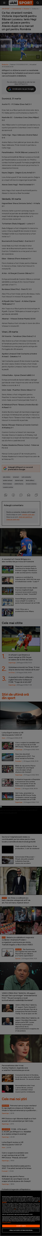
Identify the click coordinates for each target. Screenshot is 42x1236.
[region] (21, 1213)
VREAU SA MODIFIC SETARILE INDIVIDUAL (21, 1230)
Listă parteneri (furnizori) (6, 1222)
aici (15, 1208)
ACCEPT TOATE (20, 1226)
